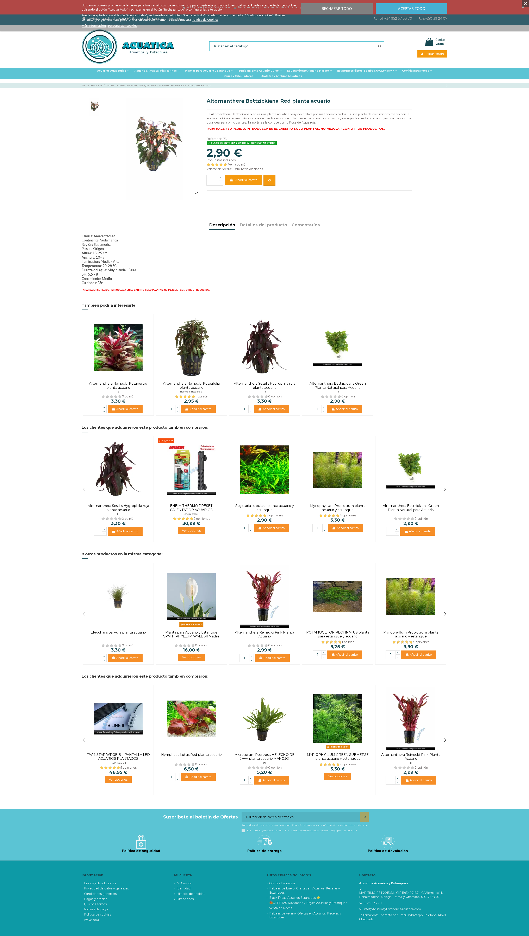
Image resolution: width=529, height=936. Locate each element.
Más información (94, 25)
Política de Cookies (205, 19)
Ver (191, 530)
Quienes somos (95, 904)
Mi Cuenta (184, 883)
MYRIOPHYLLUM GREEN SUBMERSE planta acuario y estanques (338, 757)
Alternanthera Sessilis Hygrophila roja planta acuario (264, 385)
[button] (209, 70)
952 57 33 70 (373, 903)
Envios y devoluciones (100, 883)
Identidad (184, 888)
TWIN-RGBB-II (118, 762)
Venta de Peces (280, 908)
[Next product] (446, 85)
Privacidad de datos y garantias (106, 888)
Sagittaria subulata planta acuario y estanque (264, 508)
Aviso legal (91, 920)
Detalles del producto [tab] (263, 225)
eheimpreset (191, 513)
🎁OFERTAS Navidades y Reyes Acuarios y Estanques (308, 903)
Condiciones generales (100, 894)
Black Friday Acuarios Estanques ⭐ (294, 898)
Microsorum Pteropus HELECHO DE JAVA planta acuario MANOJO (264, 757)
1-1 (264, 391)
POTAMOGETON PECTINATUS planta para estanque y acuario (337, 634)
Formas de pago (96, 909)
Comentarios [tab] (306, 225)
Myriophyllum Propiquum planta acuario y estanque (337, 508)
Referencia (214, 139)
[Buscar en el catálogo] (379, 46)
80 (264, 762)
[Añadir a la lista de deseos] (269, 180)
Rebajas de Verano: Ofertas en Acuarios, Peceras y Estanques (305, 915)
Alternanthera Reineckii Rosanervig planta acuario (118, 385)
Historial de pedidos (191, 894)
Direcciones (185, 899)
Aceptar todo (411, 8)
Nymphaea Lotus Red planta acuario (191, 755)
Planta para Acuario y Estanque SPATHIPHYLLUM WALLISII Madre (191, 634)
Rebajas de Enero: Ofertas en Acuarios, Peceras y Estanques (304, 890)
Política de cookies (97, 914)
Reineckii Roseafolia (191, 391)
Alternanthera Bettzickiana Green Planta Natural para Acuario (338, 385)
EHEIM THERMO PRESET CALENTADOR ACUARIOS (191, 508)
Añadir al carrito (246, 180)
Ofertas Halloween (282, 883)
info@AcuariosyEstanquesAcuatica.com (392, 909)
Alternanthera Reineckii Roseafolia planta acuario (191, 385)
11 (118, 640)
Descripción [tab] (222, 225)
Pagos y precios (95, 899)
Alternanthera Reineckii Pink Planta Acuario (264, 634)
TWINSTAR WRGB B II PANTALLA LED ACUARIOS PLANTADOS (118, 757)
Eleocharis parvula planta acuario (118, 632)
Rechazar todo (337, 8)
